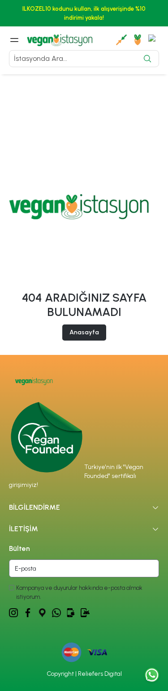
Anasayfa (84, 332)
